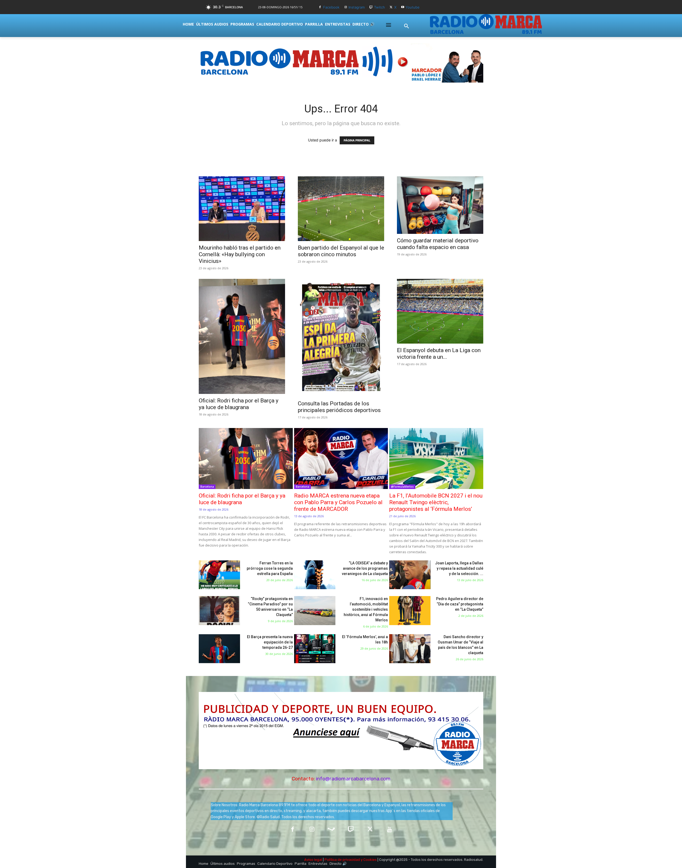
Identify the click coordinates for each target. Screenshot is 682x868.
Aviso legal (313, 860)
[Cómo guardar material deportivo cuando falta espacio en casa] (440, 205)
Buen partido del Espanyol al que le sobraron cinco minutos (341, 251)
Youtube (412, 7)
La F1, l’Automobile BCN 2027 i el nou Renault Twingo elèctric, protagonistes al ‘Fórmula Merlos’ (435, 502)
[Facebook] (320, 7)
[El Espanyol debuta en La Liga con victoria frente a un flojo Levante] (440, 311)
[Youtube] (402, 7)
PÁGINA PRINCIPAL (357, 140)
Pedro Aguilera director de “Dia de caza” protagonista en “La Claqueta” (459, 604)
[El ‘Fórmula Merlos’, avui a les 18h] (314, 648)
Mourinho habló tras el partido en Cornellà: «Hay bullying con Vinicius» (240, 254)
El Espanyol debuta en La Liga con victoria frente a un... (439, 353)
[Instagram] (345, 7)
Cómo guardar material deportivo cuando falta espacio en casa (437, 243)
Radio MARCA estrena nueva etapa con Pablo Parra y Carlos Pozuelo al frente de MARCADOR (338, 502)
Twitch (379, 7)
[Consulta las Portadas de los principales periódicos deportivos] (341, 338)
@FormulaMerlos (402, 486)
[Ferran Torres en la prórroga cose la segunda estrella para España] (219, 574)
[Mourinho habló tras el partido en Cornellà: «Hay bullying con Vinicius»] (242, 208)
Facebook (331, 7)
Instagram (356, 7)
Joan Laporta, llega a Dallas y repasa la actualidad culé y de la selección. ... (459, 568)
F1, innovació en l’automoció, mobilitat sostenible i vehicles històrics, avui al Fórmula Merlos (366, 609)
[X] (391, 7)
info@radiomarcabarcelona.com (353, 779)
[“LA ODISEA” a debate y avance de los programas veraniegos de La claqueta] (314, 574)
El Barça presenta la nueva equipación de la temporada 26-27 (270, 642)
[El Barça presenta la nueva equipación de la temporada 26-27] (219, 648)
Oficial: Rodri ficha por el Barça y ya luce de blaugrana (238, 403)
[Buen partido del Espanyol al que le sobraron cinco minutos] (341, 208)
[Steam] (331, 830)
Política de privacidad (342, 860)
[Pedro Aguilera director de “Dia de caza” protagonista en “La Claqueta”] (410, 610)
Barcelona (207, 486)
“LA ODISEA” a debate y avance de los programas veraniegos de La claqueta (365, 568)
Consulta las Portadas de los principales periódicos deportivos (339, 406)
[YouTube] (389, 830)
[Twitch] (371, 7)
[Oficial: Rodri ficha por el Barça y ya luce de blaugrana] (242, 336)
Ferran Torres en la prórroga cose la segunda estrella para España (270, 568)
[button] (406, 26)
